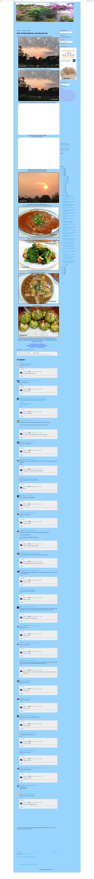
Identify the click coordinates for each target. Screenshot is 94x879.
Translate (69, 43)
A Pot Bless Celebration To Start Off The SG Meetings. (68, 205)
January (64, 264)
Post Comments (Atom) (27, 853)
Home (37, 851)
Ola (20, 697)
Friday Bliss (31, 349)
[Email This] (33, 353)
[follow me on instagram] (65, 145)
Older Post (55, 851)
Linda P (21, 606)
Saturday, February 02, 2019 (36, 371)
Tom (21, 363)
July (63, 185)
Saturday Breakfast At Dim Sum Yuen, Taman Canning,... (68, 222)
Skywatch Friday (24, 349)
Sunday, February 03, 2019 (29, 750)
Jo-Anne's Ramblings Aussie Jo (27, 767)
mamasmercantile (24, 553)
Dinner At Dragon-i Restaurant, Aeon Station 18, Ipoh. (68, 257)
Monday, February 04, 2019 (36, 758)
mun (21, 495)
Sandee (21, 530)
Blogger (52, 869)
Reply (21, 366)
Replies (22, 369)
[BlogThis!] (34, 353)
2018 (63, 267)
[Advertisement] (41, 25)
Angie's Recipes (23, 380)
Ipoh (35, 354)
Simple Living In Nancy (29, 5)
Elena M (21, 589)
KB (20, 680)
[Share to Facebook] (37, 353)
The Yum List (23, 732)
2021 (63, 171)
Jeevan (21, 750)
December (65, 176)
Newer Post (19, 851)
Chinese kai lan (23, 354)
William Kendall (23, 642)
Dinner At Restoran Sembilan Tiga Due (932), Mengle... (69, 202)
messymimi (22, 660)
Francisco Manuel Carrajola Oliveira (27, 398)
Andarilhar (22, 402)
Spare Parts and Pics (24, 625)
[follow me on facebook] (65, 150)
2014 (63, 274)
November (65, 178)
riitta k (21, 715)
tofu (49, 354)
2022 (63, 170)
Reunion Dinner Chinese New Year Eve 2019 (68, 255)
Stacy (21, 793)
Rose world (22, 478)
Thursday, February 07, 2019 (29, 793)
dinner (28, 354)
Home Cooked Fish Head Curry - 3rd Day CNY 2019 (69, 243)
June (64, 187)
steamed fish (45, 354)
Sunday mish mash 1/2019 (67, 241)
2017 (63, 268)
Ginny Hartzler (23, 570)
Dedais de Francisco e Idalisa (26, 403)
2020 (63, 173)
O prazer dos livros (24, 404)
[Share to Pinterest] (38, 353)
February (65, 194)
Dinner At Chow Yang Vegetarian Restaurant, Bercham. (69, 233)
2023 (63, 168)
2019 (63, 175)
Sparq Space (22, 785)
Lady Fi (21, 513)
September (65, 182)
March (64, 192)
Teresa (21, 441)
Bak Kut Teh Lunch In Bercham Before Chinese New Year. (68, 239)
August (64, 183)
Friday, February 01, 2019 (27, 363)
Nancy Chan (25, 371)
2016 (63, 270)
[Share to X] (36, 353)
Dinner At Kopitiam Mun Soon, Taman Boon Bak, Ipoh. (68, 262)
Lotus (21, 420)
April (64, 190)
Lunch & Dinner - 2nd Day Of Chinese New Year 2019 (68, 246)
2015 (63, 272)
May (64, 189)
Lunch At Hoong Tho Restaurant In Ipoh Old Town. (68, 236)
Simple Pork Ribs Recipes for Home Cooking (68, 196)
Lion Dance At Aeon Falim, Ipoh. (68, 259)
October (64, 180)
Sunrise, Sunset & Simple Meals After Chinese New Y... (68, 228)
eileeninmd (22, 459)
